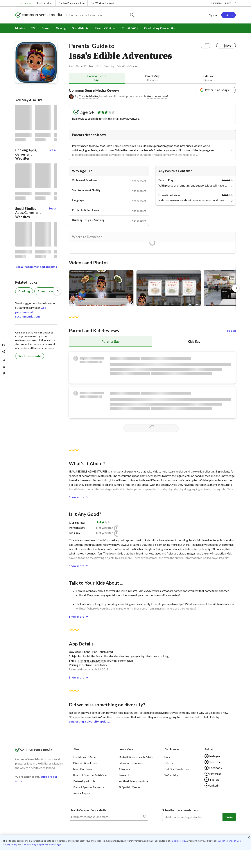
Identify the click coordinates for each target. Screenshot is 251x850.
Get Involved (172, 749)
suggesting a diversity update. (89, 721)
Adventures (45, 291)
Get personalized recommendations (30, 312)
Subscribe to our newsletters (180, 810)
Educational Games (127, 66)
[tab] (97, 78)
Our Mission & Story (84, 756)
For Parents (25, 3)
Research (124, 775)
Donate (168, 756)
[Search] (145, 817)
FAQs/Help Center (129, 787)
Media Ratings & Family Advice (136, 756)
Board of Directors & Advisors (90, 775)
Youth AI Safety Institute (71, 3)
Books (45, 28)
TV (33, 28)
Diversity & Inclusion (85, 763)
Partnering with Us (84, 781)
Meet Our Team (82, 769)
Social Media (80, 28)
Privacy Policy (10, 844)
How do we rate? (157, 96)
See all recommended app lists (36, 266)
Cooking (24, 291)
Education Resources (131, 763)
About (77, 749)
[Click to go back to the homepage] (38, 15)
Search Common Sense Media (88, 810)
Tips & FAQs (130, 28)
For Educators (44, 3)
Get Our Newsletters (176, 769)
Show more (76, 497)
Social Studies (91, 656)
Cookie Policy (179, 840)
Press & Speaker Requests (88, 787)
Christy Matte (88, 96)
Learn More (126, 749)
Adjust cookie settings (49, 844)
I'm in (229, 817)
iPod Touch (89, 66)
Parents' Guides (105, 28)
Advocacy (124, 769)
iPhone (79, 66)
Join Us (168, 763)
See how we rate (29, 356)
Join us (228, 15)
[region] (125, 842)
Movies (20, 28)
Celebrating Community (159, 28)
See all (231, 330)
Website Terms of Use (229, 840)
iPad (98, 66)
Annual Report (81, 793)
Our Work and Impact (102, 3)
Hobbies (151, 656)
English (227, 2)
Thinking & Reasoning (91, 660)
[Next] (235, 288)
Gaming (61, 28)
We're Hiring (171, 775)
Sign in (213, 15)
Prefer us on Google (217, 90)
